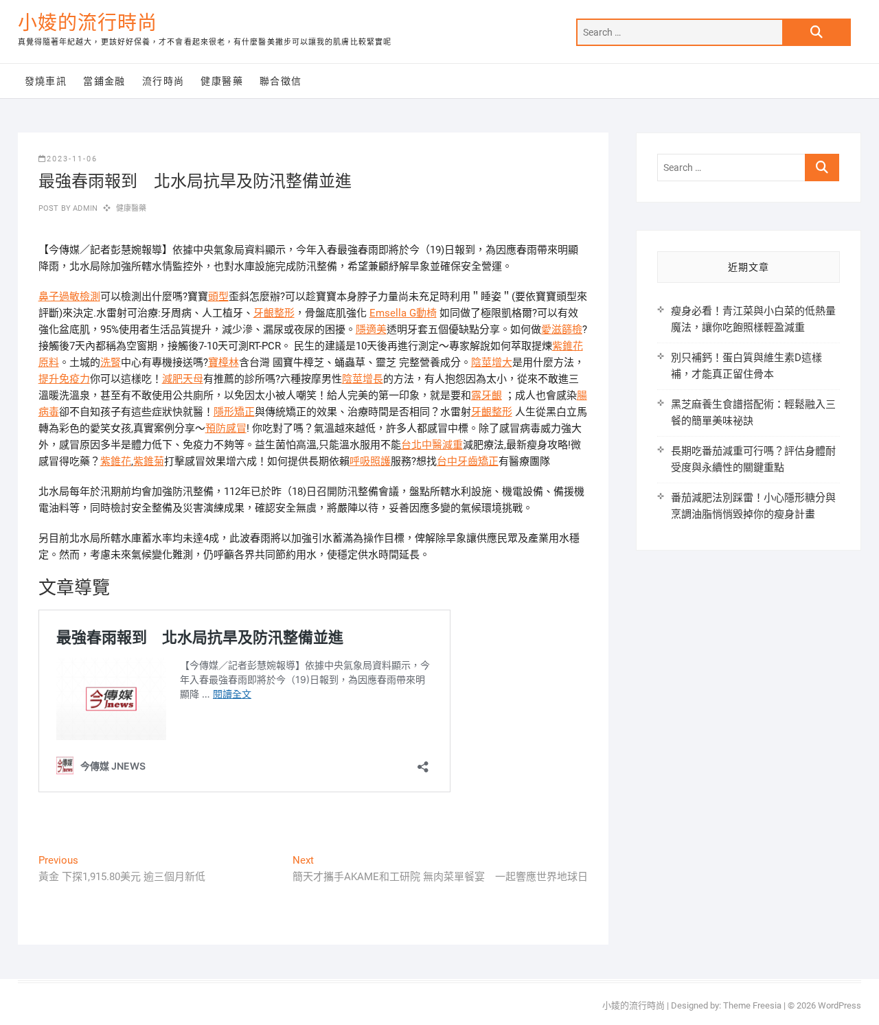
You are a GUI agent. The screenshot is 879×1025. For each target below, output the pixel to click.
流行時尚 (163, 81)
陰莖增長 (362, 379)
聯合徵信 (281, 81)
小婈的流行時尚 (87, 23)
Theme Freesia (752, 1005)
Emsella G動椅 (403, 313)
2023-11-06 (72, 158)
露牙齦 (486, 395)
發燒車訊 (46, 81)
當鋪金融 (104, 81)
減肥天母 (182, 379)
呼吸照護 (370, 461)
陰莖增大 (491, 362)
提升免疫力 (64, 379)
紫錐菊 (148, 461)
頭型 (218, 296)
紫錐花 (115, 461)
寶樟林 (223, 362)
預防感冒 (226, 428)
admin (84, 208)
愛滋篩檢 (561, 329)
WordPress (839, 1005)
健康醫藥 (222, 81)
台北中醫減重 (432, 445)
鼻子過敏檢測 (69, 296)
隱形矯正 (234, 412)
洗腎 (110, 362)
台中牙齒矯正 (468, 461)
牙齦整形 (274, 313)
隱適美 (371, 329)
